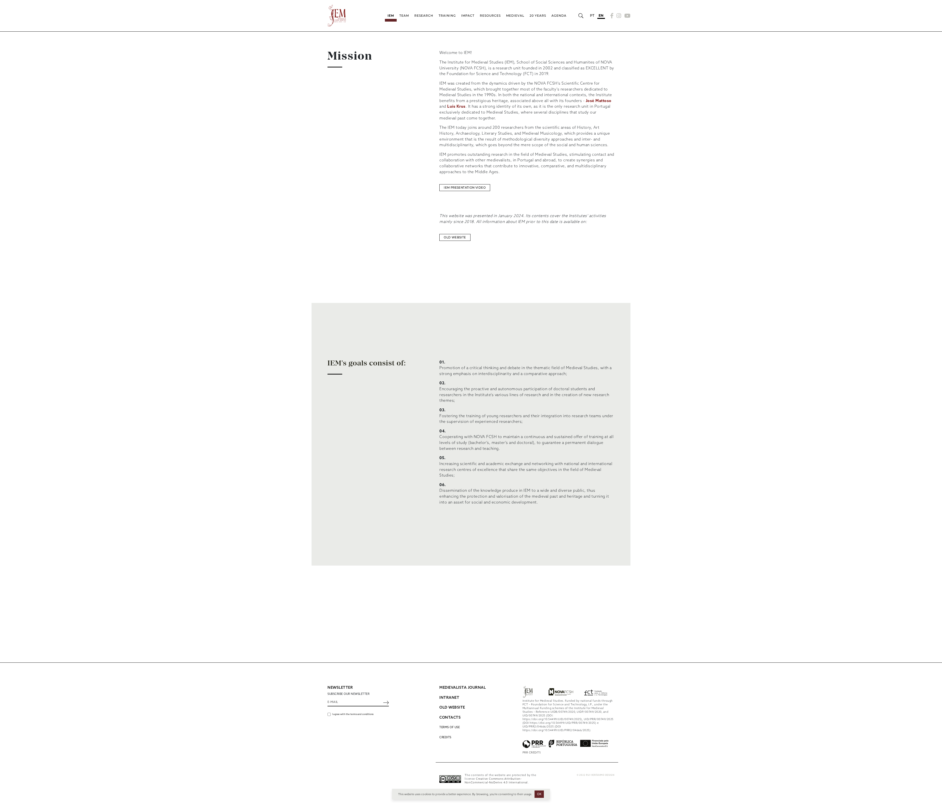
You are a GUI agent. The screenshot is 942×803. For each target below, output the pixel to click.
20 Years (538, 15)
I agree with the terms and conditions (353, 714)
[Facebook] (612, 16)
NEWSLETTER (340, 688)
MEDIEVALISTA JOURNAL (462, 688)
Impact (467, 15)
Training (447, 15)
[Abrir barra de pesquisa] (580, 16)
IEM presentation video (465, 187)
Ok (539, 794)
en (601, 15)
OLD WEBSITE (452, 707)
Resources (490, 15)
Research (423, 15)
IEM (391, 15)
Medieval (515, 15)
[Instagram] (619, 16)
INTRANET (449, 698)
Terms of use (449, 727)
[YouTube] (627, 16)
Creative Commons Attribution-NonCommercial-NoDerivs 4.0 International (496, 780)
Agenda (558, 15)
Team (404, 15)
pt (592, 15)
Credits (445, 737)
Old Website (455, 237)
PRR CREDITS (532, 752)
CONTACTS (450, 717)
